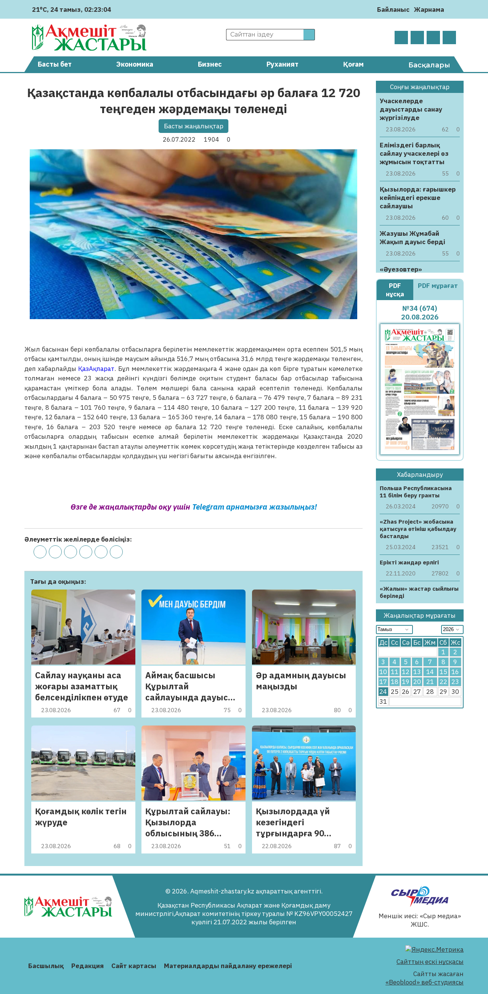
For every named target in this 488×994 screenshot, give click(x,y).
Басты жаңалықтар (193, 126)
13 (417, 672)
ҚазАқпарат (96, 368)
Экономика (134, 64)
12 (405, 672)
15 (443, 672)
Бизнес (210, 64)
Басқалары (429, 65)
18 (394, 682)
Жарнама (429, 9)
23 (455, 682)
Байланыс (393, 9)
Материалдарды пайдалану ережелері (228, 966)
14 (430, 672)
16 (455, 672)
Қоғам (353, 64)
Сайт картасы (133, 966)
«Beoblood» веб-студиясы (424, 982)
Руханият (282, 64)
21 (430, 682)
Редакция (87, 966)
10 (383, 672)
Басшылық (46, 966)
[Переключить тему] (452, 9)
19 (405, 682)
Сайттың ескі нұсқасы (430, 961)
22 (443, 682)
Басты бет (55, 64)
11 (394, 672)
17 (383, 682)
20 (417, 682)
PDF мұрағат (438, 285)
